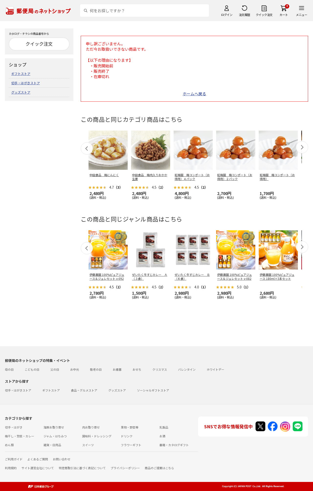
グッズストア (20, 92)
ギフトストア (20, 73)
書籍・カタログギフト (174, 445)
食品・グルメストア (84, 390)
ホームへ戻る (194, 94)
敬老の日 (96, 369)
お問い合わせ (61, 459)
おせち (137, 369)
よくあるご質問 (37, 459)
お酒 (162, 436)
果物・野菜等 (129, 427)
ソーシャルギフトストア (153, 390)
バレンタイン (187, 369)
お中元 (74, 369)
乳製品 (163, 427)
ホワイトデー (215, 369)
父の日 (54, 369)
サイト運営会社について (38, 468)
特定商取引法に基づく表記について (82, 468)
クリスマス (159, 369)
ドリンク (127, 436)
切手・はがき (13, 427)
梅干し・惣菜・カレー (19, 436)
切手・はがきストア (25, 83)
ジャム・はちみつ (55, 436)
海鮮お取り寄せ (54, 427)
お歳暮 (117, 369)
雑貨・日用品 (52, 445)
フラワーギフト (131, 445)
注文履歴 (244, 14)
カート (283, 14)
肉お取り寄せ (91, 427)
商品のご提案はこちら (159, 468)
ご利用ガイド (13, 459)
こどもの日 (32, 369)
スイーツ (88, 445)
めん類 (9, 445)
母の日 (9, 369)
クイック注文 (264, 14)
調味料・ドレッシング (97, 436)
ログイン (226, 14)
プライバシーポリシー (125, 468)
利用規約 (11, 468)
